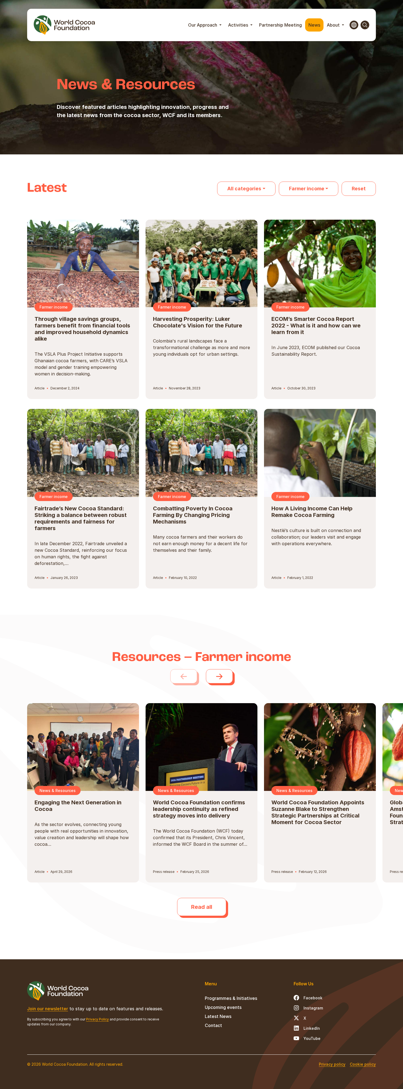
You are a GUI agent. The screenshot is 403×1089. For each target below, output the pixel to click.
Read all (201, 907)
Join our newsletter (47, 1008)
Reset (359, 188)
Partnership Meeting (280, 25)
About (334, 25)
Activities (238, 25)
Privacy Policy (97, 1019)
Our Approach (203, 25)
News (314, 25)
